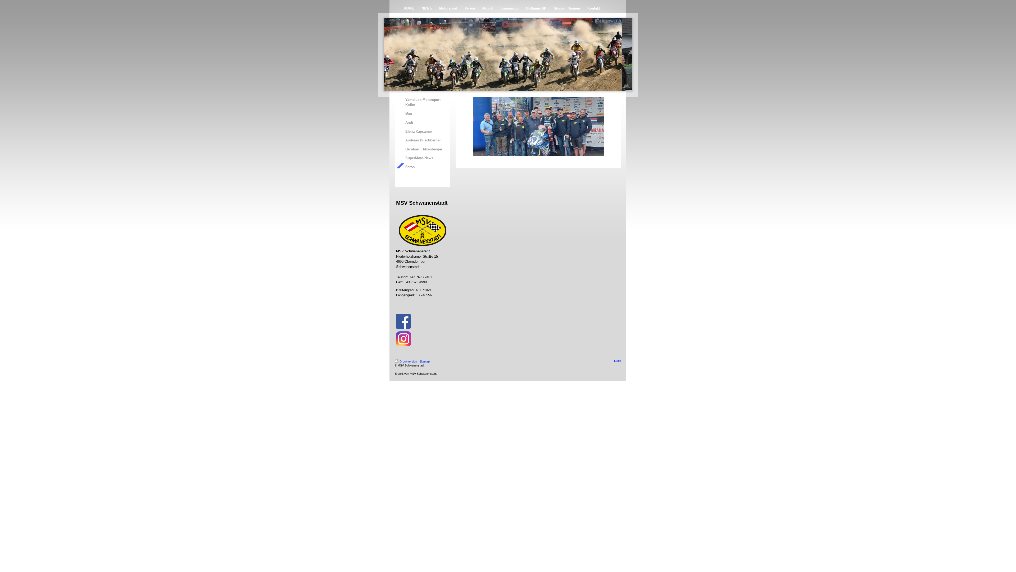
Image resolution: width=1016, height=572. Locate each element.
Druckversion (408, 361)
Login (617, 360)
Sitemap (424, 361)
